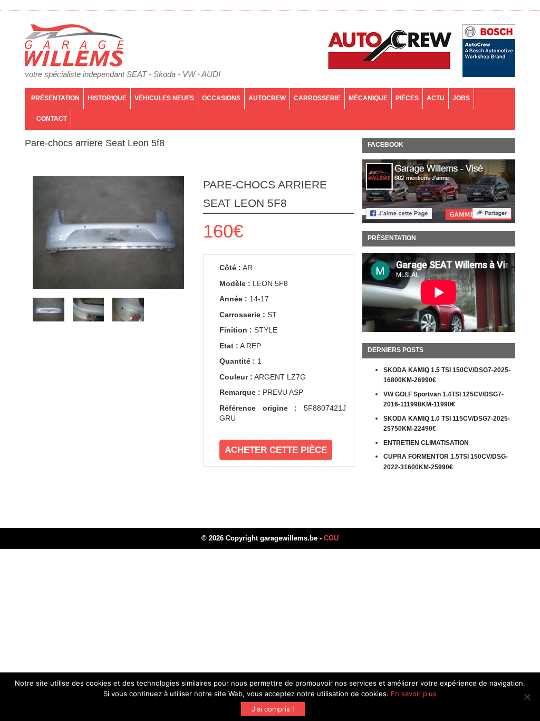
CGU (331, 538)
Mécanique (368, 98)
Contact (51, 118)
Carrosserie (317, 98)
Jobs (461, 98)
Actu (436, 98)
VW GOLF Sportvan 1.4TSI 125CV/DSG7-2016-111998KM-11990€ (443, 400)
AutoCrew (267, 98)
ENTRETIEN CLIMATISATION (426, 443)
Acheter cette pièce (276, 450)
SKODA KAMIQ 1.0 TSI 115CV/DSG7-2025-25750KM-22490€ (446, 424)
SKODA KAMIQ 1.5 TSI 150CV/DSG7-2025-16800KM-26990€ (446, 375)
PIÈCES (407, 98)
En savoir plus (414, 693)
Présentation (55, 98)
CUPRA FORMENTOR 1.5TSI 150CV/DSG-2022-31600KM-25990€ (445, 462)
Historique (107, 98)
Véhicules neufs (164, 98)
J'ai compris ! (273, 709)
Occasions (221, 98)
